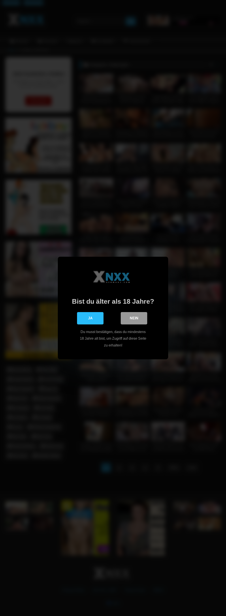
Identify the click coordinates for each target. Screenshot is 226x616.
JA (90, 318)
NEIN (134, 318)
